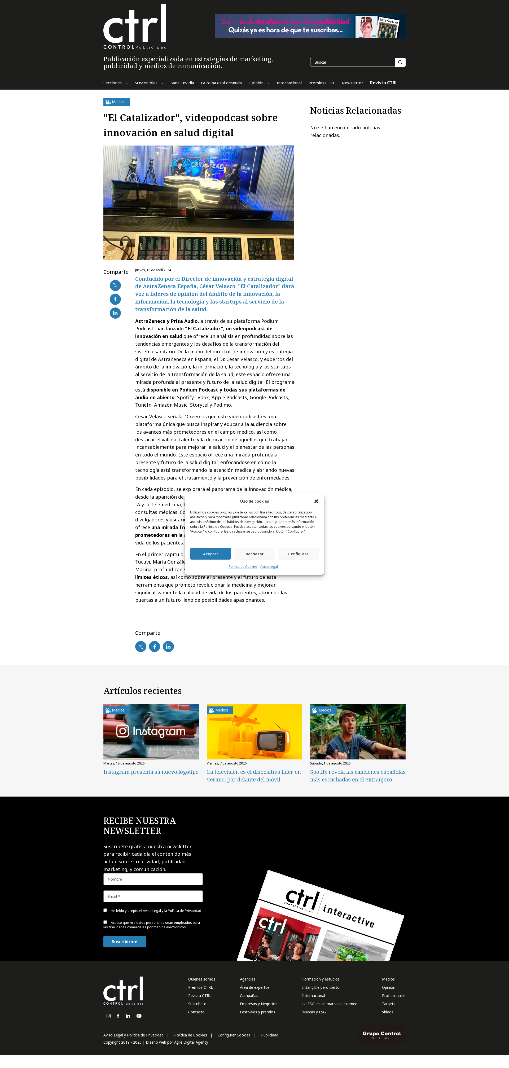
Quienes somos (201, 979)
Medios (388, 979)
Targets (388, 1003)
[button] (316, 501)
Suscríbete (197, 1003)
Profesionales (394, 995)
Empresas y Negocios (258, 1003)
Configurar (298, 553)
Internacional (313, 995)
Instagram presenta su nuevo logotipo (151, 771)
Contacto (196, 1011)
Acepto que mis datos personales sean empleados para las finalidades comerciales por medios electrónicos (151, 924)
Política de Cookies (243, 567)
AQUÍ (275, 522)
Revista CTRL (199, 995)
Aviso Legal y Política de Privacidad (133, 1035)
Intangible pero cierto (321, 987)
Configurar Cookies (234, 1035)
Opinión (388, 987)
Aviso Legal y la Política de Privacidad (172, 910)
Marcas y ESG (314, 1011)
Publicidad (269, 1035)
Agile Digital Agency (191, 1042)
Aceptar (210, 553)
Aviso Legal (269, 567)
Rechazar (255, 553)
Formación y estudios (321, 979)
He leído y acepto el (155, 910)
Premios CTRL (200, 987)
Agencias (247, 979)
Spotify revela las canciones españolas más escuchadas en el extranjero (358, 775)
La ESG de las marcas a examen (329, 1003)
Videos (387, 1011)
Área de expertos (255, 987)
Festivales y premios (257, 1011)
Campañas (249, 995)
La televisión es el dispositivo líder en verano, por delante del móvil (254, 775)
